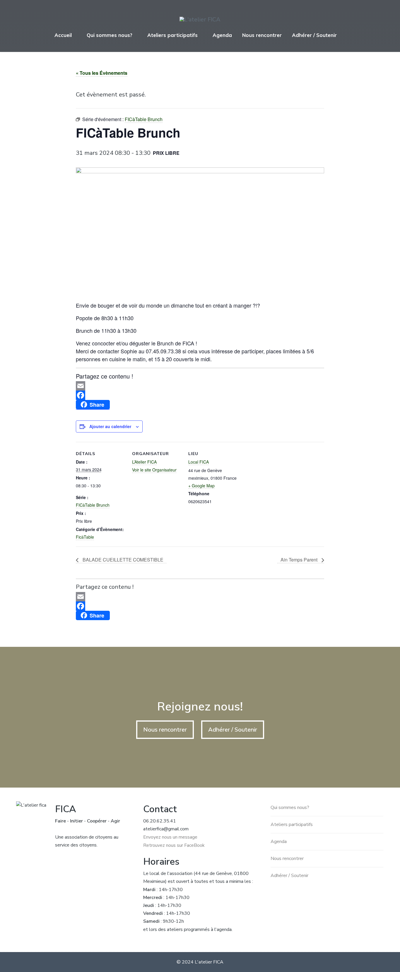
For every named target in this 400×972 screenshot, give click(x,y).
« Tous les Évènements (101, 72)
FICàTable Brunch (93, 505)
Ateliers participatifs (172, 35)
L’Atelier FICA (144, 462)
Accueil (63, 35)
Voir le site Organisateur (154, 470)
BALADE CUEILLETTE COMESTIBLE (122, 559)
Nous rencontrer (262, 35)
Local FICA (198, 462)
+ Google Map (201, 485)
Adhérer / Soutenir (314, 35)
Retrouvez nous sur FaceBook (174, 845)
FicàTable (85, 537)
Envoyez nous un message (170, 837)
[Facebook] (200, 395)
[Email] (200, 386)
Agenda (222, 35)
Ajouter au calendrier (110, 426)
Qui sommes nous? (109, 35)
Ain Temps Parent (300, 559)
